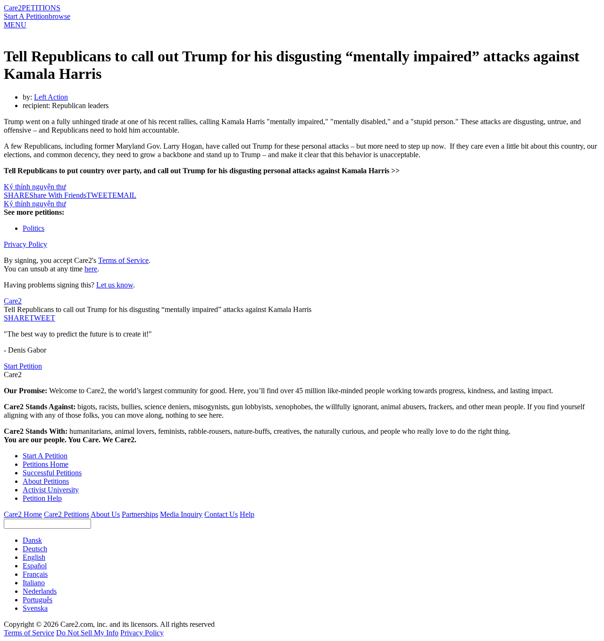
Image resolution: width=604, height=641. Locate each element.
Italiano (34, 583)
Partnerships (140, 514)
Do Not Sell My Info (87, 633)
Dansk (32, 540)
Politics (33, 228)
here (90, 269)
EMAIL (124, 195)
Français (35, 574)
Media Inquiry (181, 514)
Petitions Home (45, 464)
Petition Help (42, 498)
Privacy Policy (25, 244)
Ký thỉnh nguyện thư (35, 187)
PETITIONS (41, 8)
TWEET (99, 195)
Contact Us (221, 514)
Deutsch (35, 549)
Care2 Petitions (66, 514)
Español (35, 566)
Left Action (51, 97)
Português (37, 600)
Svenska (35, 608)
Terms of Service (123, 260)
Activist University (51, 490)
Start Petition (23, 366)
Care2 (13, 8)
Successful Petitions (52, 473)
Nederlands (40, 591)
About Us (105, 514)
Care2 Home (23, 514)
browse (59, 16)
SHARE (16, 318)
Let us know (114, 285)
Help (247, 514)
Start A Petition (26, 16)
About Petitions (46, 481)
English (34, 557)
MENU (15, 25)
